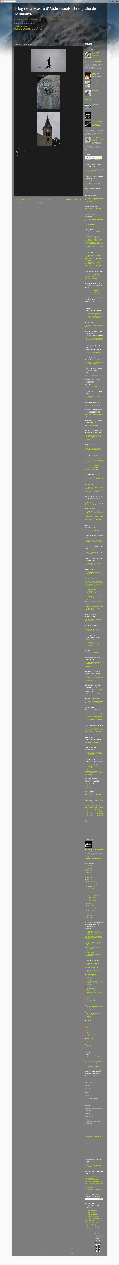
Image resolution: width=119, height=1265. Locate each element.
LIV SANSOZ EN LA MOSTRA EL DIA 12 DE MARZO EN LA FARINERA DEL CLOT (97, 124)
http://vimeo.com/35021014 (92, 276)
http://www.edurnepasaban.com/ (94, 1181)
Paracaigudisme (91, 1040)
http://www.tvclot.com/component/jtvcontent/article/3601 (94, 955)
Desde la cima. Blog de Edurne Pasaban (93, 987)
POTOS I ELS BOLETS (93, 1044)
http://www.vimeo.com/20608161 (94, 811)
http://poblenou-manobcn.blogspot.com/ (91, 1179)
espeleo (89, 1005)
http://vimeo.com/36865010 (92, 467)
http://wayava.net (89, 1220)
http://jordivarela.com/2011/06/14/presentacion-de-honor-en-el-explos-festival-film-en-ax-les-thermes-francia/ (94, 437)
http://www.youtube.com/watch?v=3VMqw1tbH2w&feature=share (94, 520)
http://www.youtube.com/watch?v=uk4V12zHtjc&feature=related (93, 597)
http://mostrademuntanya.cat (93, 1189)
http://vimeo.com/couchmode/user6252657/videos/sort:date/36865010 (94, 462)
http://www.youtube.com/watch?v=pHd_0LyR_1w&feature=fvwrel (94, 512)
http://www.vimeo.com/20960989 (94, 807)
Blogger (72, 1253)
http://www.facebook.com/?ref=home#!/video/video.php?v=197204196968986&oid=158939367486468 (94, 772)
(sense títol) (95, 82)
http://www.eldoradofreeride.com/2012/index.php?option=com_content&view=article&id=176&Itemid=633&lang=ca (94, 489)
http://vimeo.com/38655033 (92, 352)
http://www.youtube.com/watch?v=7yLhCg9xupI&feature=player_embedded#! (94, 552)
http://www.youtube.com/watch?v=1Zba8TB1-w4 (93, 620)
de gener (90, 910)
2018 (88, 866)
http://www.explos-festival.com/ (93, 694)
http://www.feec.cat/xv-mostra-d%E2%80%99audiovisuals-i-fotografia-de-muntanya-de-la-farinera (93, 449)
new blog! (89, 1028)
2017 (88, 868)
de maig (90, 888)
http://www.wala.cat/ (90, 1224)
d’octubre (91, 886)
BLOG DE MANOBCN (93, 963)
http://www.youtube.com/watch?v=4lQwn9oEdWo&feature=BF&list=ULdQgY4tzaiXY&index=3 (94, 938)
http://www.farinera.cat (91, 1214)
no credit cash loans (92, 1021)
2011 (88, 913)
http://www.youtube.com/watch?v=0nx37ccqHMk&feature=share (93, 209)
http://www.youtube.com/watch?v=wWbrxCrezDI (93, 609)
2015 (88, 872)
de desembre (92, 881)
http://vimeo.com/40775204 (92, 274)
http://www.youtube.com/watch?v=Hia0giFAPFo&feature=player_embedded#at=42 (94, 753)
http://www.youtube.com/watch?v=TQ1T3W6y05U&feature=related (94, 601)
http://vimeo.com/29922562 (92, 530)
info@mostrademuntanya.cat (93, 1136)
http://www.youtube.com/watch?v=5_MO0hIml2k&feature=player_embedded (94, 1165)
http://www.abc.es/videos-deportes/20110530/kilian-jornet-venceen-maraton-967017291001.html (94, 678)
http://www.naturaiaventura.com (93, 1218)
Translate (97, 159)
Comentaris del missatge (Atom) (33, 202)
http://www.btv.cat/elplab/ (91, 425)
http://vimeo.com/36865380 (92, 465)
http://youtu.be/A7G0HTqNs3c (93, 304)
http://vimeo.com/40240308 (92, 290)
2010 (88, 915)
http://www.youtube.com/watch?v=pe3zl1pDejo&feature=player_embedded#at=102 (94, 644)
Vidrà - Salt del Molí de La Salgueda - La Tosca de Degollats (93, 1015)
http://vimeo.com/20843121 (92, 809)
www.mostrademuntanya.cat (92, 742)
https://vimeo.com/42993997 (92, 232)
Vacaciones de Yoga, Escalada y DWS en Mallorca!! (94, 982)
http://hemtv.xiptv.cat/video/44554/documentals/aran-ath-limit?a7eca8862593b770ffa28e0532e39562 (94, 718)
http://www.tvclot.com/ (91, 1210)
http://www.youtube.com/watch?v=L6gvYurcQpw (93, 951)
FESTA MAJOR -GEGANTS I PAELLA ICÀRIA (94, 1000)
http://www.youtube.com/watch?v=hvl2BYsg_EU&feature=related (94, 540)
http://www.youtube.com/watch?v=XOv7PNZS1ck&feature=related (94, 585)
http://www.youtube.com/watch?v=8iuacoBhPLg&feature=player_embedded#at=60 (94, 629)
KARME (89, 1020)
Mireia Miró (90, 1038)
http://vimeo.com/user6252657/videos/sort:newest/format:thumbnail (94, 728)
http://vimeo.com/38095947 (92, 386)
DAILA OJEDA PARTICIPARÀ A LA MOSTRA (97, 139)
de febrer (90, 908)
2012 (88, 879)
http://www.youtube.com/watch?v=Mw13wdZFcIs (93, 732)
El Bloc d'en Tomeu (92, 991)
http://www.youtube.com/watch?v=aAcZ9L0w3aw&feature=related (94, 605)
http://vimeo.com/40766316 (92, 278)
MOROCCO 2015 (91, 1034)
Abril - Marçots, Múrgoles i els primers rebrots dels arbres (94, 993)
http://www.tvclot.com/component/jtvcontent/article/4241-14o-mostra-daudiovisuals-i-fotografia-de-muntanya (94, 664)
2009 (88, 917)
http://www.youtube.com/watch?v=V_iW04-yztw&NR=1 (93, 588)
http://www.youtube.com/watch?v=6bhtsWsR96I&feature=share (93, 564)
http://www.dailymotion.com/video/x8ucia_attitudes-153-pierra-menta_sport (94, 200)
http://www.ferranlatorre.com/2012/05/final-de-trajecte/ (94, 220)
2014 (88, 875)
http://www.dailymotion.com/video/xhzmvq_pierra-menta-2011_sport (94, 702)
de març (90, 905)
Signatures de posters (96, 73)
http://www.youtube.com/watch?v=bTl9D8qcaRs (93, 795)
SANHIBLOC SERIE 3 (92, 975)
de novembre (92, 884)
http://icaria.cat (89, 1187)
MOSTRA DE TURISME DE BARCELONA (95, 54)
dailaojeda (90, 980)
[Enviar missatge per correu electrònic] (19, 148)
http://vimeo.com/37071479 (92, 458)
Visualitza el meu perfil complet (93, 858)
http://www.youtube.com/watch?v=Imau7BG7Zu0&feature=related (94, 581)
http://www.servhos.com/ (91, 1222)
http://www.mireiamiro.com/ (92, 191)
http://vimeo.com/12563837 (92, 652)
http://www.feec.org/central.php (93, 1066)
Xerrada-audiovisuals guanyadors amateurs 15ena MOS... (94, 899)
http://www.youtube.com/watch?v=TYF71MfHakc (93, 266)
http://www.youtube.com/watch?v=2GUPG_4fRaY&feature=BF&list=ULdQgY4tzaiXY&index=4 (94, 933)
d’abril (90, 903)
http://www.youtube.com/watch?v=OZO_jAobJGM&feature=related (94, 516)
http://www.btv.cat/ (90, 1212)
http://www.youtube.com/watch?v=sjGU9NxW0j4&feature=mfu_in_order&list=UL (94, 947)
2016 (88, 870)
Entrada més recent (23, 199)
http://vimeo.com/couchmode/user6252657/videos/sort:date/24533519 (94, 478)
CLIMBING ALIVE (92, 974)
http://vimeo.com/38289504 (92, 375)
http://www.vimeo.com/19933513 (94, 816)
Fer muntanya (91, 1012)
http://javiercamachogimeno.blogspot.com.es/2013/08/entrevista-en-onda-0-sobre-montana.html (94, 170)
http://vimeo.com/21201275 (92, 764)
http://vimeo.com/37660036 (92, 405)
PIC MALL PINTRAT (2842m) (94, 970)
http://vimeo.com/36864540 (92, 469)
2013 (88, 877)
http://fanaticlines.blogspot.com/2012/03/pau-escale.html (94, 362)
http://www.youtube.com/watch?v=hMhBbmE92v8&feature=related (94, 593)
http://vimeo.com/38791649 (92, 292)
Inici (48, 199)
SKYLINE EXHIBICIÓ (93, 895)
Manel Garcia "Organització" (95, 849)
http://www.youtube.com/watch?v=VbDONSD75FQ (93, 263)
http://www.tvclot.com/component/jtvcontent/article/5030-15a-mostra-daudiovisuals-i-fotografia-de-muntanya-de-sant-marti (94, 315)
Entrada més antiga (73, 199)
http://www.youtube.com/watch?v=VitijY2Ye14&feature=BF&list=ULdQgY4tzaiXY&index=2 (94, 942)
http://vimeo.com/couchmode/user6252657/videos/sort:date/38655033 (94, 340)
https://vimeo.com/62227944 (92, 183)
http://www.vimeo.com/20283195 (94, 814)
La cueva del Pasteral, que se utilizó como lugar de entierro (94, 1007)
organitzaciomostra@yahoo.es (93, 1143)
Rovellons (89, 1045)
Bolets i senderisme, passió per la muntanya (94, 968)
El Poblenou (90, 998)
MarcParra (90, 1033)
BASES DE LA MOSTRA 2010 (93, 61)
